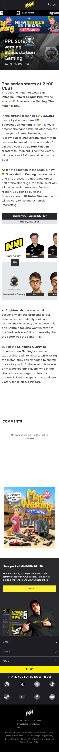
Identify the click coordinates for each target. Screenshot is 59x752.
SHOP (29, 669)
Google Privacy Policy (29, 742)
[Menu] (4, 5)
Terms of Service (20, 739)
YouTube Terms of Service (41, 739)
